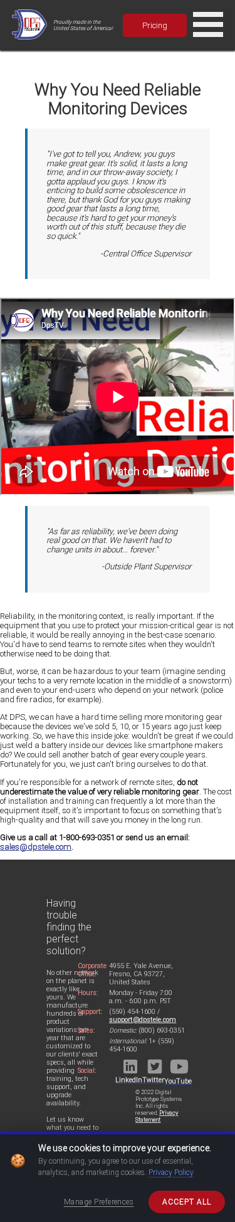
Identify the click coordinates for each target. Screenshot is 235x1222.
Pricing (154, 25)
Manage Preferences (99, 1202)
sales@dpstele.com (35, 846)
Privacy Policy (171, 1172)
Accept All (186, 1202)
